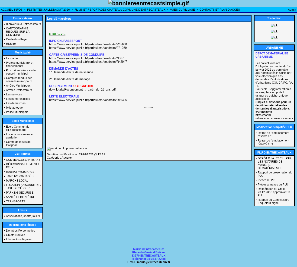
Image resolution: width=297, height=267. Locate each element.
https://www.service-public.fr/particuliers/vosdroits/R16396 (88, 100)
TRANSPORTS (15, 201)
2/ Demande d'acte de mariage (69, 79)
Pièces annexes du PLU (273, 184)
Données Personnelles (20, 230)
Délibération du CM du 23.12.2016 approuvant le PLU (274, 192)
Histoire (11, 43)
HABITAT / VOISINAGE (20, 171)
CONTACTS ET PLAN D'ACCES (220, 9)
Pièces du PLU (267, 180)
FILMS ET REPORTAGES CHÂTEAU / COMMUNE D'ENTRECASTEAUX (119, 9)
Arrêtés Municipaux (18, 85)
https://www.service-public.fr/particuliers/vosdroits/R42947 (88, 61)
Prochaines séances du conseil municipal (21, 72)
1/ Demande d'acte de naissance (71, 72)
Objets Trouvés (15, 235)
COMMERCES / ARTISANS (23, 159)
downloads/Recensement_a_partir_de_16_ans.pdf (82, 89)
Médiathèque (14, 107)
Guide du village (16, 39)
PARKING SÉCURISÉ (19, 192)
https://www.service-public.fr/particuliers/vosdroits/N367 (86, 58)
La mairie (12, 58)
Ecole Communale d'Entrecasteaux (17, 128)
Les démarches (16, 103)
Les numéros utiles (18, 99)
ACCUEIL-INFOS (12, 9)
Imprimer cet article (74, 148)
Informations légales (19, 239)
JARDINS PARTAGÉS (19, 176)
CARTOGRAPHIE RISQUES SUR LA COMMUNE (17, 32)
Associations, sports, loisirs (23, 216)
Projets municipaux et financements (19, 64)
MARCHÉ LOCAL (17, 180)
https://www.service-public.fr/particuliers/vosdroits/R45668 (88, 44)
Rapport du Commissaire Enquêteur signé (273, 201)
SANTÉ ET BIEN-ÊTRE (20, 197)
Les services (14, 94)
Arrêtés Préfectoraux (19, 90)
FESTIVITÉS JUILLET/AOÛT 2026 (48, 9)
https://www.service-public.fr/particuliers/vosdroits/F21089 (88, 48)
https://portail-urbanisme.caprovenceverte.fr (274, 116)
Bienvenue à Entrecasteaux (23, 24)
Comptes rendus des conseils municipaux (19, 79)
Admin (292, 9)
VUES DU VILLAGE (182, 9)
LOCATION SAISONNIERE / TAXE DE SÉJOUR (23, 186)
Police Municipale (17, 112)
